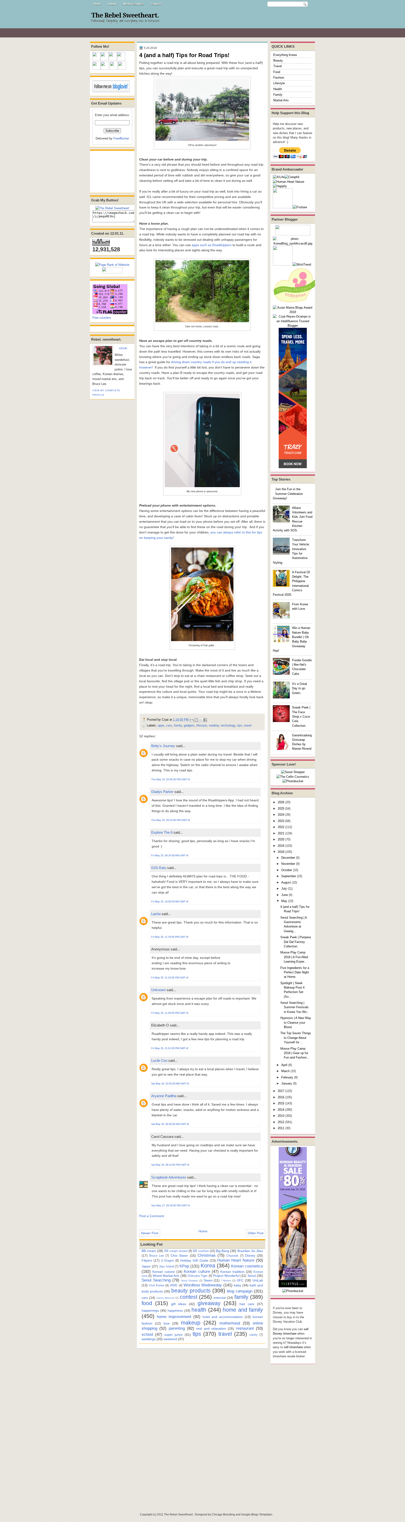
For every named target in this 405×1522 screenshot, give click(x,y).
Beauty (278, 60)
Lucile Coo (159, 1060)
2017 (281, 1091)
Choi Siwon (179, 1255)
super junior (173, 1334)
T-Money (226, 1280)
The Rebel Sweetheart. (125, 15)
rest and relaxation (211, 1328)
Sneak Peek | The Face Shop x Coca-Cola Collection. (301, 716)
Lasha (156, 914)
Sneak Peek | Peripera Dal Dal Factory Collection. (295, 941)
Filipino (147, 1260)
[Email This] (191, 720)
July (284, 888)
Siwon (208, 1280)
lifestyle (201, 725)
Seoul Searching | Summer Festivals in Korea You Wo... (294, 1007)
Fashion (278, 77)
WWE (174, 1285)
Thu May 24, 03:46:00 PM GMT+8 (170, 779)
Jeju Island (166, 1266)
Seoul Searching (156, 1280)
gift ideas (178, 1304)
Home (97, 4)
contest (188, 1297)
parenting (177, 1328)
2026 (281, 802)
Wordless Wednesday (203, 1285)
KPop (184, 1266)
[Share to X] (200, 720)
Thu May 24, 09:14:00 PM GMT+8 (170, 820)
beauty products (190, 1291)
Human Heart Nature (235, 1260)
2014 (281, 1109)
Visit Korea (156, 1285)
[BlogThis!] (196, 720)
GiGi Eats (158, 868)
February (287, 1077)
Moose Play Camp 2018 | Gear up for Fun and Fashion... (294, 1053)
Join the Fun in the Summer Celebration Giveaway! (288, 493)
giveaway (209, 1303)
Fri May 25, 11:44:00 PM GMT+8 (169, 1012)
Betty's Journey (163, 746)
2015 (281, 1103)
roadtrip (214, 725)
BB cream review (176, 1251)
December (288, 857)
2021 (281, 833)
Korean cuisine (163, 1272)
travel (247, 725)
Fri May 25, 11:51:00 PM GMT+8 (169, 1048)
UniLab (257, 1280)
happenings (150, 1310)
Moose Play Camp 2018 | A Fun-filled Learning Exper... (294, 957)
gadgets (189, 725)
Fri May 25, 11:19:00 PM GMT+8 (169, 936)
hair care (247, 1304)
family (178, 725)
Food (276, 72)
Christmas (207, 1255)
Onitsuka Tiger (197, 1275)
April (284, 1065)
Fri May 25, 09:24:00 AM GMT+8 (169, 855)
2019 (281, 845)
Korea (208, 1266)
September (288, 876)
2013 (281, 1115)
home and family (243, 1310)
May (284, 901)
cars (169, 725)
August (286, 882)
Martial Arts (281, 100)
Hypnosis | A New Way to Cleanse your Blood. (295, 1022)
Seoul (252, 1275)
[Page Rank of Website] (112, 264)
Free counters (101, 317)
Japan (146, 1266)
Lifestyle (279, 83)
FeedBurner (121, 138)
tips (239, 725)
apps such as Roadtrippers (212, 245)
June (284, 895)
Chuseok (232, 1255)
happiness (175, 1310)
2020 (281, 839)
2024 (281, 814)
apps (161, 725)
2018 (281, 852)
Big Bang (222, 1251)
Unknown (158, 990)
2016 (281, 1097)
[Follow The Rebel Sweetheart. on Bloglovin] (111, 91)
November (288, 863)
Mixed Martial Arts (166, 1275)
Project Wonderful (226, 1275)
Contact (156, 4)
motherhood (229, 1323)
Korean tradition (232, 1272)
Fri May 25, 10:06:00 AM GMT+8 (169, 901)
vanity (253, 1334)
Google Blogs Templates (256, 1514)
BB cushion (201, 1251)
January (286, 1083)
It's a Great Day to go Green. (299, 688)
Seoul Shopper (189, 1280)
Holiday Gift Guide (194, 1260)
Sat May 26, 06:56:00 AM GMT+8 (170, 1124)
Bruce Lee (156, 1255)
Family (277, 94)
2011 (281, 1128)
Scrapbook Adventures (168, 1177)
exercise (220, 1297)
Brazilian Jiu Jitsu (250, 1251)
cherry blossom (165, 1297)
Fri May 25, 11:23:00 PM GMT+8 (169, 977)
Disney (250, 1255)
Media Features (133, 4)
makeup (190, 1323)
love (167, 1323)
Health (277, 89)
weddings (149, 1339)
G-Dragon (167, 1260)
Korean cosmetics (247, 1266)
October (286, 870)
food (147, 1303)
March (285, 1071)
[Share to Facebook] (205, 720)
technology (228, 725)
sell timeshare (293, 1347)
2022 (281, 827)
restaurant (245, 1328)
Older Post (255, 1233)
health (198, 1310)
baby (237, 1285)
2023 (281, 821)
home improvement (174, 1316)
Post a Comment (151, 1216)
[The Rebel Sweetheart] (112, 208)
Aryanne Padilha (163, 1096)
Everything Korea (285, 55)
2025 (281, 808)
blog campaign (239, 1291)
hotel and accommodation (222, 1317)
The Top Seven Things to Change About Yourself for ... (295, 1037)
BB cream (149, 1251)
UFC (240, 1280)
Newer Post (149, 1233)
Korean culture (197, 1271)
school (147, 1334)
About (112, 4)
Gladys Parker (162, 792)
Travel (277, 66)
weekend (170, 1339)
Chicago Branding (223, 1514)
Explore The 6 (161, 832)
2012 (281, 1122)
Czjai (123, 348)
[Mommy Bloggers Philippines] (296, 303)
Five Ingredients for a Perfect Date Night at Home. (294, 972)
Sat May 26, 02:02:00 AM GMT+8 (170, 1083)
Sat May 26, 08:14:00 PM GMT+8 (170, 1164)
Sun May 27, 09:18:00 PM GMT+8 (170, 1205)
